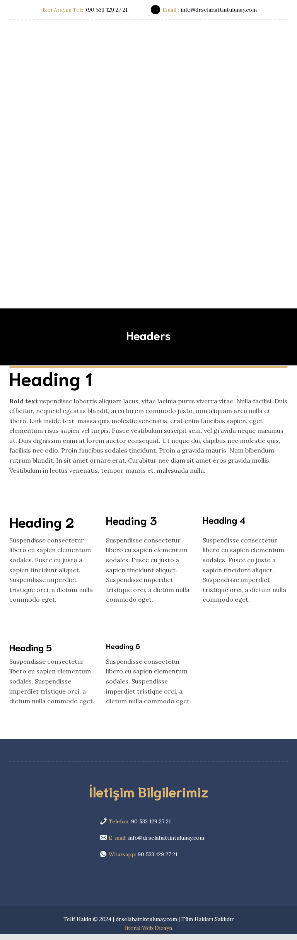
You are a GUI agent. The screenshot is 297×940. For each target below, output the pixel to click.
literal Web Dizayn (148, 928)
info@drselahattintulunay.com (155, 837)
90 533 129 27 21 (139, 821)
